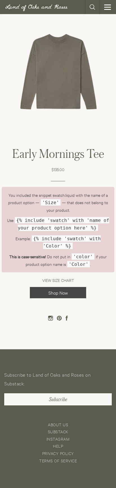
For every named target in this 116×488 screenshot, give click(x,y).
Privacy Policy (58, 453)
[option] (58, 72)
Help (58, 446)
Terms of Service (58, 460)
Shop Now (58, 292)
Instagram (58, 438)
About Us (58, 424)
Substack (58, 431)
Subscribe (58, 399)
